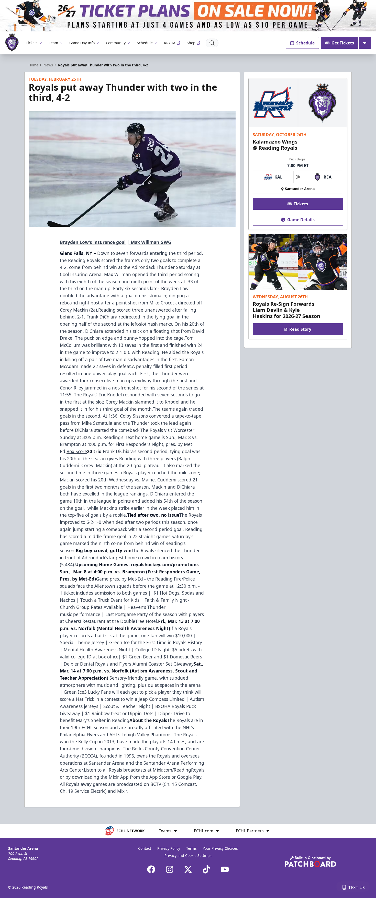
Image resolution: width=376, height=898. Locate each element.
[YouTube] (225, 869)
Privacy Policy (168, 848)
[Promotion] (188, 15)
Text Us (356, 887)
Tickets (32, 42)
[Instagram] (169, 869)
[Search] (212, 43)
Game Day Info (82, 42)
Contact (144, 848)
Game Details (301, 219)
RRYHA (169, 42)
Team (53, 42)
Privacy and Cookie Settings (188, 855)
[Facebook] (151, 869)
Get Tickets (342, 43)
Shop (191, 42)
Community (116, 42)
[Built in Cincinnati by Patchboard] (310, 861)
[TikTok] (206, 869)
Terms (191, 848)
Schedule (145, 42)
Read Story (300, 329)
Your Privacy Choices (220, 848)
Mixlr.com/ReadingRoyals (178, 770)
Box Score (77, 451)
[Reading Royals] (12, 42)
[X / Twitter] (188, 869)
